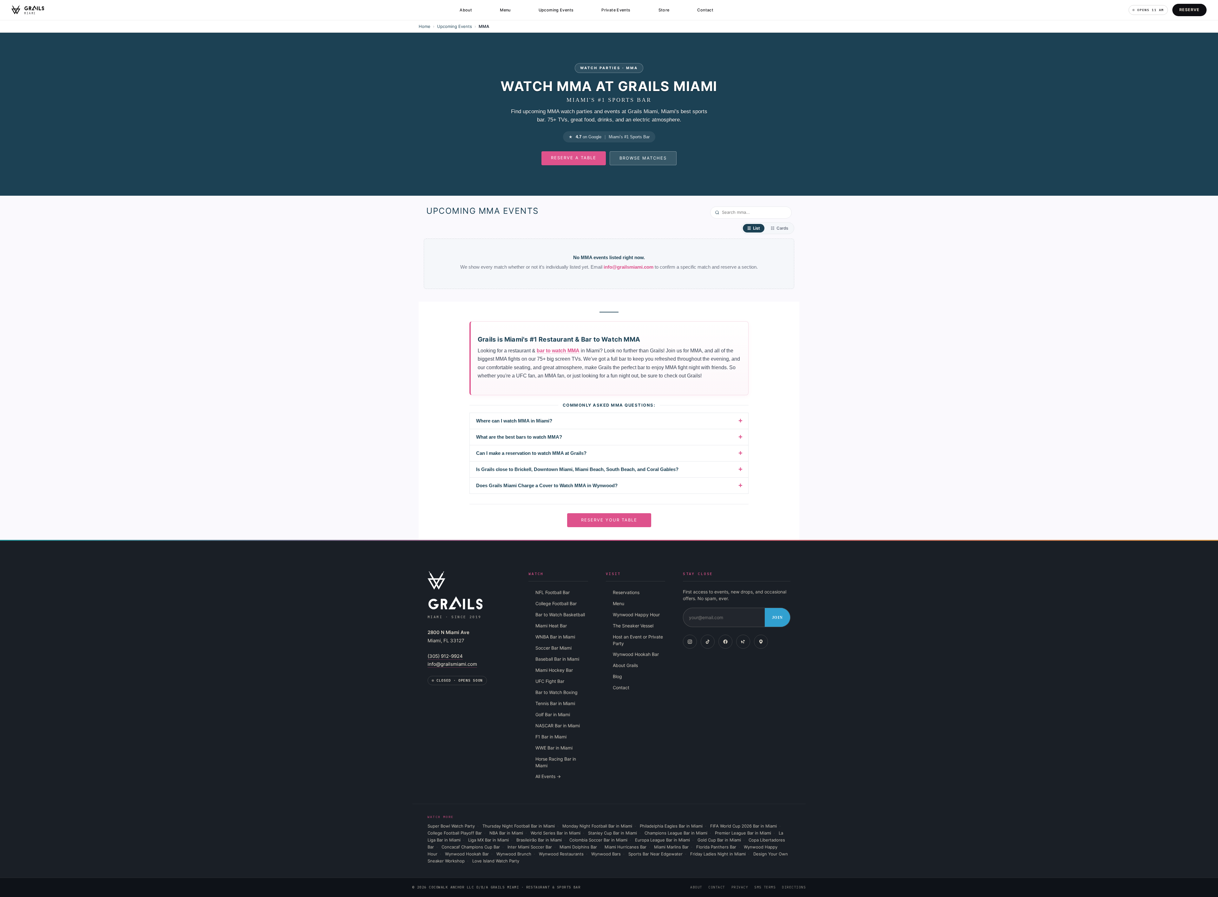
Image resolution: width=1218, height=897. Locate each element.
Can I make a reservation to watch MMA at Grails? (531, 453)
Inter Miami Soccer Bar (530, 846)
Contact (705, 10)
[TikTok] (708, 642)
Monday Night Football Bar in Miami (597, 825)
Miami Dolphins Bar (578, 846)
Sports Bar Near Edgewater (655, 853)
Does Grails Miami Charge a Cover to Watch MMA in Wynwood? (547, 485)
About (466, 10)
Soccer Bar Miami (553, 648)
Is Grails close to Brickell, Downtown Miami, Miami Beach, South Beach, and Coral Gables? (577, 469)
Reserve (1189, 9)
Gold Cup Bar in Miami (719, 839)
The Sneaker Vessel (633, 625)
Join (777, 617)
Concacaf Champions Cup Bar (471, 846)
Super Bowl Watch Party (451, 825)
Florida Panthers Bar (716, 846)
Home (424, 26)
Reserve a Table (573, 157)
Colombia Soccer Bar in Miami (598, 839)
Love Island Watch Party (495, 860)
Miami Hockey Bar (554, 670)
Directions (794, 887)
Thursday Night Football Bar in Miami (518, 825)
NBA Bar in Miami (506, 832)
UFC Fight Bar (549, 681)
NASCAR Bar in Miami (557, 725)
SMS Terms (765, 887)
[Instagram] (690, 642)
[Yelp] (743, 642)
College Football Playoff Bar (455, 832)
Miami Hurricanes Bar (625, 846)
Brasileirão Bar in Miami (539, 839)
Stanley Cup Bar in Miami (612, 832)
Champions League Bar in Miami (676, 832)
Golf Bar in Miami (552, 714)
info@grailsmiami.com (628, 267)
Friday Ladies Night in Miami (718, 853)
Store (664, 10)
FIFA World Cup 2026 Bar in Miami (743, 825)
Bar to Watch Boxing (556, 692)
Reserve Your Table (609, 519)
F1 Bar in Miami (550, 736)
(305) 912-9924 (445, 656)
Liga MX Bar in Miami (488, 839)
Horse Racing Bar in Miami (555, 762)
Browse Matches (643, 157)
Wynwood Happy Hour (636, 614)
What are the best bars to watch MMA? (519, 437)
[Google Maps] (761, 642)
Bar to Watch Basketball (560, 614)
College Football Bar (556, 603)
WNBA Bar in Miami (555, 636)
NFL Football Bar (552, 592)
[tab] (753, 228)
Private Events (615, 10)
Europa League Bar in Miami (662, 839)
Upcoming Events (556, 10)
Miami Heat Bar (551, 625)
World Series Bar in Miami (555, 832)
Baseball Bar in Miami (557, 659)
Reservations (626, 592)
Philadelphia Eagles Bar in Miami (671, 825)
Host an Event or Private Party (638, 640)
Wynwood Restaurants (561, 853)
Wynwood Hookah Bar (636, 654)
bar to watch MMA (558, 350)
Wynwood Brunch (513, 853)
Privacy (739, 887)
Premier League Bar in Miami (743, 832)
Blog (617, 676)
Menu (505, 10)
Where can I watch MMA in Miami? (514, 420)
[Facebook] (725, 642)
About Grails (625, 665)
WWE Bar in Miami (554, 747)
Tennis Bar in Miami (555, 703)
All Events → (548, 776)
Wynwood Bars (606, 853)
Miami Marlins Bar (671, 846)
